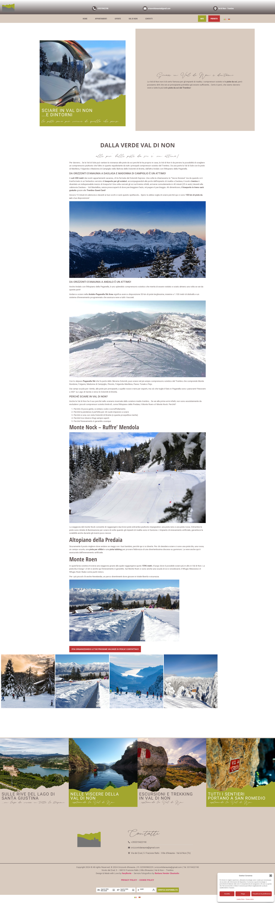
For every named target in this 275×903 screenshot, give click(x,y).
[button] (271, 876)
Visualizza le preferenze (262, 894)
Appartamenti (101, 18)
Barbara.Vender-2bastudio (167, 873)
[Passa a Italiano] (225, 19)
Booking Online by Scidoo (137, 893)
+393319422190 (102, 8)
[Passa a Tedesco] (229, 19)
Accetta (227, 894)
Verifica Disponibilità (168, 890)
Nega (243, 894)
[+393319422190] (94, 8)
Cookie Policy (241, 899)
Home (85, 18)
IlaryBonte (126, 873)
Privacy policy (250, 899)
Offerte (118, 18)
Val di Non (133, 18)
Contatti (149, 18)
